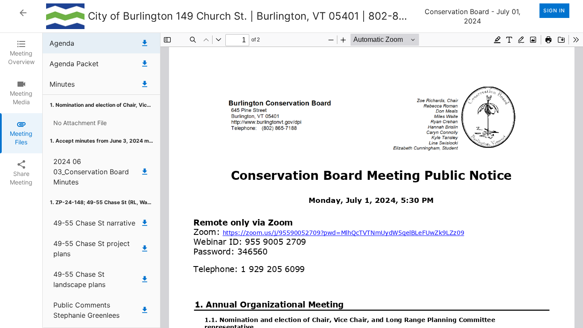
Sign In (554, 10)
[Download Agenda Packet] (144, 63)
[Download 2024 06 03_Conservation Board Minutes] (144, 171)
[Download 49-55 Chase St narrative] (144, 222)
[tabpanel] (313, 180)
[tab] (21, 53)
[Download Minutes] (144, 84)
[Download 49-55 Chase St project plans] (144, 248)
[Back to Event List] (23, 12)
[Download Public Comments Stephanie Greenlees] (144, 310)
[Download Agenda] (144, 43)
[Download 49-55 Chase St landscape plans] (144, 279)
